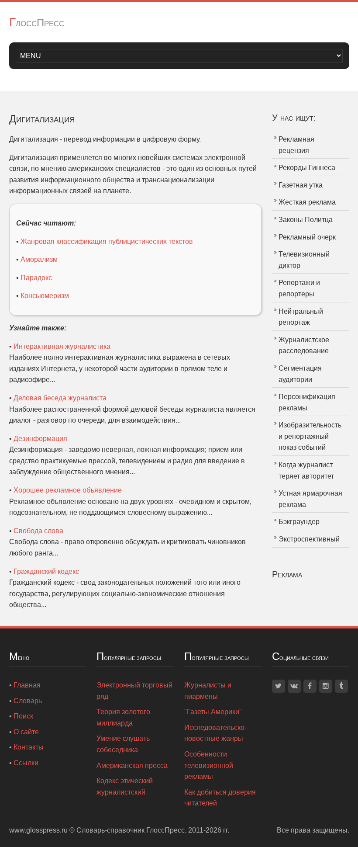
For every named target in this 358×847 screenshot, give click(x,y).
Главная (27, 685)
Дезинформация (40, 438)
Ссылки (26, 763)
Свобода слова (38, 531)
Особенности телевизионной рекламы (208, 765)
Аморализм (39, 259)
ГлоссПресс (36, 22)
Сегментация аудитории (300, 373)
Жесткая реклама (307, 202)
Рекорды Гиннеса (307, 167)
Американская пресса (132, 765)
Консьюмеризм (45, 295)
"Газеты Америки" (213, 711)
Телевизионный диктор (304, 259)
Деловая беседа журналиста (60, 398)
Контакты (29, 747)
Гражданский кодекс (46, 571)
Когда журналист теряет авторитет (306, 470)
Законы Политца (306, 219)
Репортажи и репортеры (299, 288)
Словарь (28, 701)
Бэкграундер (299, 521)
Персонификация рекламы (307, 402)
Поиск (23, 716)
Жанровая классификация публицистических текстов (107, 241)
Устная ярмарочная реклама (310, 498)
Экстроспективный (309, 539)
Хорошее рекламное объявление (68, 490)
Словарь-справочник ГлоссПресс (130, 830)
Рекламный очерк (307, 237)
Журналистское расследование (304, 345)
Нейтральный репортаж (301, 317)
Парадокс (36, 277)
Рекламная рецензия (296, 144)
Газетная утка (301, 185)
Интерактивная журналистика (62, 346)
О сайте (26, 732)
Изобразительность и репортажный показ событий (310, 436)
